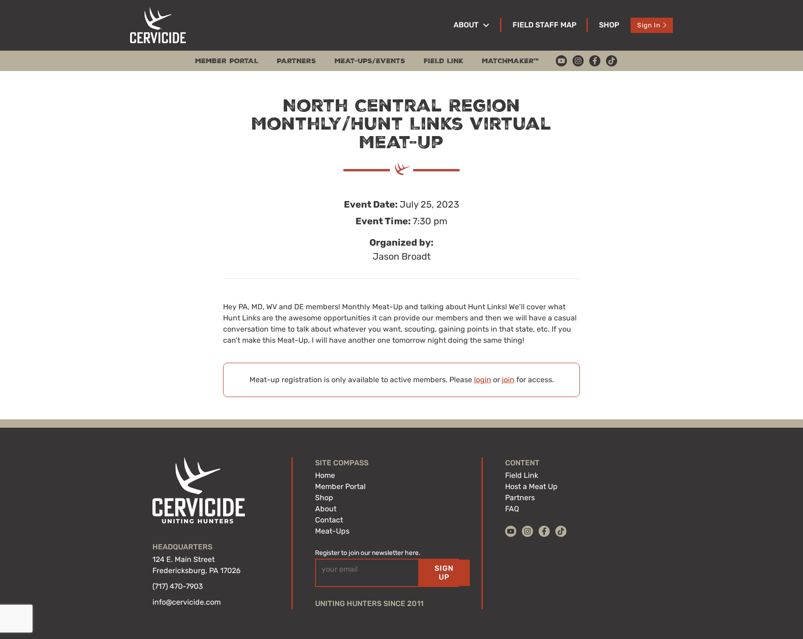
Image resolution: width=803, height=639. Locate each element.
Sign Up (444, 572)
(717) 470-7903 (177, 586)
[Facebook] (594, 60)
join (508, 379)
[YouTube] (561, 60)
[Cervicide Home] (158, 25)
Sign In (648, 25)
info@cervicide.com (186, 602)
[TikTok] (611, 60)
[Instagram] (578, 60)
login (482, 379)
